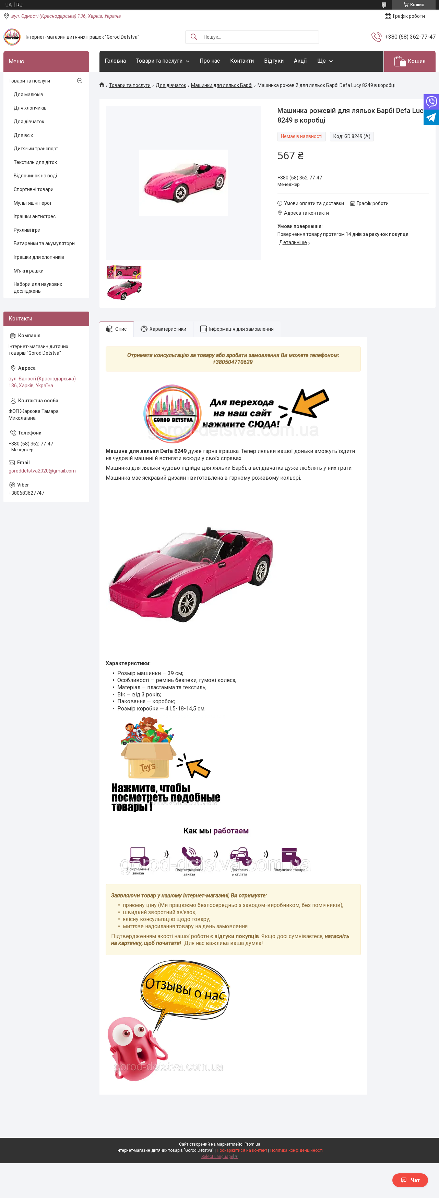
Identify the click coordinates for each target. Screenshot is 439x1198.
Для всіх (23, 135)
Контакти (242, 61)
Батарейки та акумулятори (44, 243)
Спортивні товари (34, 189)
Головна (115, 61)
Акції (300, 61)
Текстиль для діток (35, 162)
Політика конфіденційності (296, 1150)
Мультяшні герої (32, 203)
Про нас (210, 61)
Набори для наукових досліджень (38, 287)
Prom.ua (252, 1144)
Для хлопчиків (30, 108)
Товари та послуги (159, 61)
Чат (415, 1180)
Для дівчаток (171, 85)
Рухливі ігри (27, 230)
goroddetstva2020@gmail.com (42, 471)
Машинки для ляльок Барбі (221, 85)
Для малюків (28, 94)
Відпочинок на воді (35, 175)
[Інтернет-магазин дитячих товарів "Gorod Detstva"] (12, 37)
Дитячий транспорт (36, 148)
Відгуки (274, 61)
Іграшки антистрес (35, 216)
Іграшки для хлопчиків (39, 257)
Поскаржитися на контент (242, 1150)
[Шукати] (194, 37)
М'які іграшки (29, 271)
